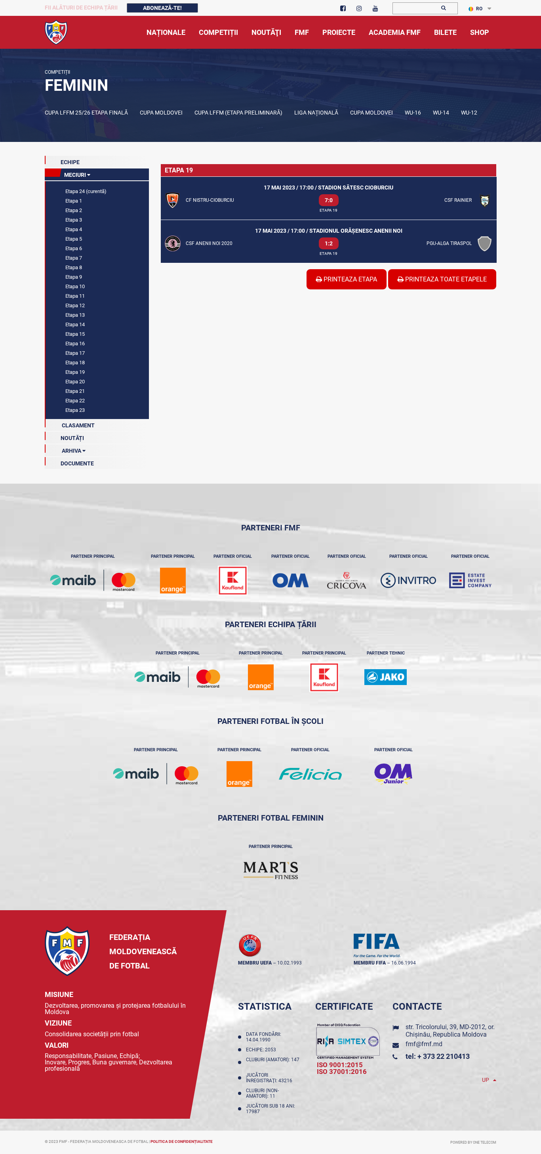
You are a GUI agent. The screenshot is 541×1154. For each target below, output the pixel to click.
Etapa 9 (73, 277)
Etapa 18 (74, 363)
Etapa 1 (73, 201)
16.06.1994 (403, 963)
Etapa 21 (74, 391)
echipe (70, 162)
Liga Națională (316, 112)
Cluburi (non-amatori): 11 (262, 1093)
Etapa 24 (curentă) (85, 191)
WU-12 (469, 112)
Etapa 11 (74, 296)
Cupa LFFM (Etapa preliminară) (238, 112)
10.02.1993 (289, 963)
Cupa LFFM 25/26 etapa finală (86, 112)
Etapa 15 (74, 334)
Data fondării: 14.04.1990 (263, 1037)
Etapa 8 (73, 267)
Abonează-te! (162, 8)
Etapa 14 (74, 324)
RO (479, 8)
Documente (77, 463)
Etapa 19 (74, 372)
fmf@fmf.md (424, 1044)
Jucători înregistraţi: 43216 (270, 1077)
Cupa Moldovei (161, 112)
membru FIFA (370, 963)
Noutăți (72, 438)
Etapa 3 (73, 220)
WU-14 (441, 112)
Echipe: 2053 (262, 1050)
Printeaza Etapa (349, 279)
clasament (78, 425)
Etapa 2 (73, 210)
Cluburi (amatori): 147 (272, 1062)
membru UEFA (255, 963)
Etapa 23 (74, 410)
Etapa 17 (74, 353)
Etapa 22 (74, 401)
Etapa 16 (74, 343)
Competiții (57, 72)
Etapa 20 (74, 382)
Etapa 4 (73, 229)
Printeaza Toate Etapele (445, 279)
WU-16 (413, 112)
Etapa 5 (73, 239)
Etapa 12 (74, 305)
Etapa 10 (74, 286)
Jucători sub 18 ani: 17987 (270, 1108)
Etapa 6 (73, 248)
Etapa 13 (74, 315)
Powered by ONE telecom (473, 1142)
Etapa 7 (73, 258)
